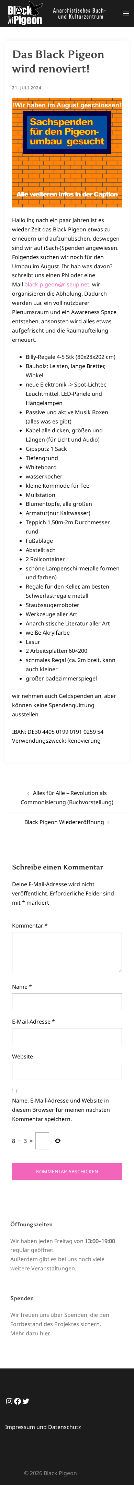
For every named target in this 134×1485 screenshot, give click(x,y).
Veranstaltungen (53, 1268)
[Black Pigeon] (59, 13)
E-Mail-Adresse (33, 1021)
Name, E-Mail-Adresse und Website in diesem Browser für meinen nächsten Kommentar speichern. (61, 1110)
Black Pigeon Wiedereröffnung (64, 822)
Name (22, 986)
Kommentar (30, 925)
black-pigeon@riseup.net (56, 284)
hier (45, 1333)
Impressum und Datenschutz (43, 1427)
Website (22, 1056)
